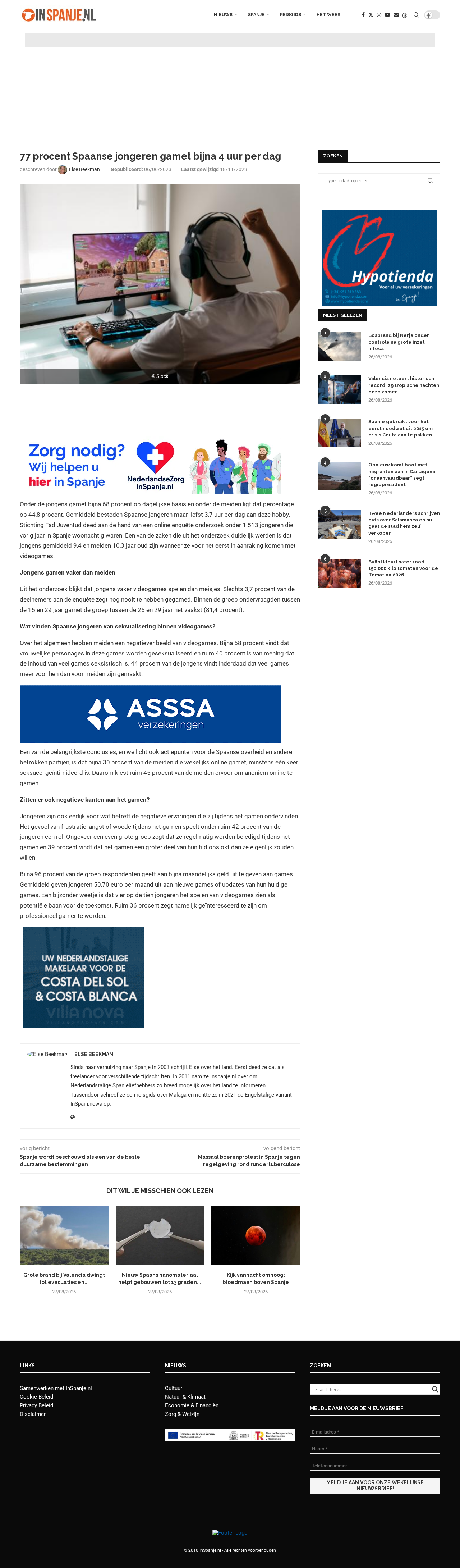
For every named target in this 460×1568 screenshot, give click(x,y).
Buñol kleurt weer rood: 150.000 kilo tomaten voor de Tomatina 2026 (403, 568)
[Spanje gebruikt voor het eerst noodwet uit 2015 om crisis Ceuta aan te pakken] (339, 433)
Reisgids (290, 14)
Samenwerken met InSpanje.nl (56, 1388)
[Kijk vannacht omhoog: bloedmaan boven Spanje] (255, 1235)
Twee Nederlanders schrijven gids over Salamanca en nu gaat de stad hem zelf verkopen (404, 523)
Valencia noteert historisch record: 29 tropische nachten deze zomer (403, 385)
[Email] (396, 14)
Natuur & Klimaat (185, 1397)
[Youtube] (387, 14)
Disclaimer (33, 1414)
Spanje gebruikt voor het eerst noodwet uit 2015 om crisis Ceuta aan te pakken (400, 428)
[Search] (416, 14)
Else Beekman (93, 1054)
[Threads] (404, 14)
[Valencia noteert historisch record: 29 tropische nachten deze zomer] (339, 389)
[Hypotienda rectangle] (379, 213)
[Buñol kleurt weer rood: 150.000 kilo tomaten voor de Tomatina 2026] (339, 573)
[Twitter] (370, 14)
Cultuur (173, 1388)
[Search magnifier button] (435, 1389)
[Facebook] (363, 14)
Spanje (256, 14)
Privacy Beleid (36, 1405)
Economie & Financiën (191, 1405)
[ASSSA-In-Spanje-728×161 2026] (150, 690)
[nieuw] (83, 932)
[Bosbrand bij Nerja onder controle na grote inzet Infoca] (339, 346)
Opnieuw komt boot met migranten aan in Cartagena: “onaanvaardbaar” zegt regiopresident (402, 474)
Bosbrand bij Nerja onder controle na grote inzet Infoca (398, 342)
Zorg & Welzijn (182, 1414)
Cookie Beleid (36, 1397)
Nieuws (223, 14)
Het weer (328, 14)
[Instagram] (379, 14)
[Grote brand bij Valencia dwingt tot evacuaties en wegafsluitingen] (64, 1235)
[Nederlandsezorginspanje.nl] (150, 441)
